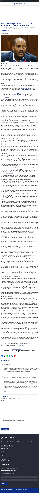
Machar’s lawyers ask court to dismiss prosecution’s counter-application (11, 468)
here (34, 351)
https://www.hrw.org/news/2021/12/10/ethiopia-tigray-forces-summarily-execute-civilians (18, 389)
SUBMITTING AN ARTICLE (5, 460)
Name (2, 411)
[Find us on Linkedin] (12, 446)
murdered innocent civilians (10, 95)
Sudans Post (4, 30)
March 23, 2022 (10, 30)
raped (18, 93)
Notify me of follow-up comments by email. (7, 423)
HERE (26, 343)
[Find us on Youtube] (9, 446)
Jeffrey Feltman (3, 236)
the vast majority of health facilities (25, 89)
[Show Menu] (1, 3)
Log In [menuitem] (4, 1)
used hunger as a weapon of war (21, 95)
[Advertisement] (19, 14)
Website (21, 416)
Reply (5, 373)
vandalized (7, 97)
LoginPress (2, 458)
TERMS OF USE (10, 489)
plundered (15, 94)
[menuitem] (1, 1)
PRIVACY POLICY (3, 459)
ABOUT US (2, 451)
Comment (2, 400)
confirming (31, 197)
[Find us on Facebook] (2, 446)
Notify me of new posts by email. (5, 426)
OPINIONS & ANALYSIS (16, 349)
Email (2, 416)
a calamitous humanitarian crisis (21, 188)
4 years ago (11, 364)
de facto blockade (9, 173)
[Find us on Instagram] (7, 446)
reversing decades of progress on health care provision (18, 91)
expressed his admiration (30, 223)
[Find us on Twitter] (5, 446)
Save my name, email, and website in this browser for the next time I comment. (13, 420)
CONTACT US (3, 455)
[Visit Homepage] (19, 4)
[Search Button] (37, 3)
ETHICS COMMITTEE (4, 456)
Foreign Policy (21, 345)
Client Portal (3, 452)
